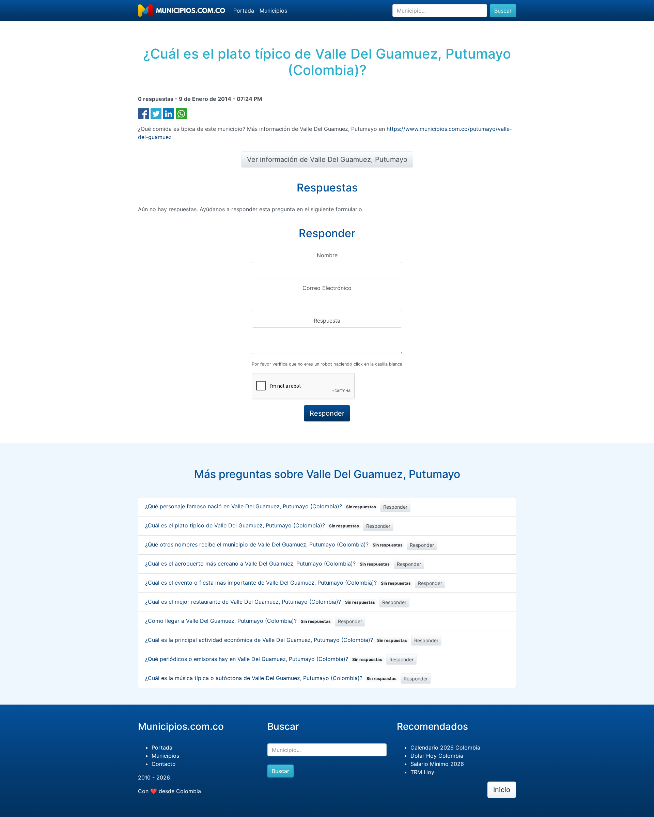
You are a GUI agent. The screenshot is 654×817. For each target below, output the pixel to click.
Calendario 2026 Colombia (445, 747)
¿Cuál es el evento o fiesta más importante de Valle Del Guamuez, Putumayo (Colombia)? (278, 582)
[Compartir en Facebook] (143, 113)
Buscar (503, 10)
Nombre (327, 255)
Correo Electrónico (327, 287)
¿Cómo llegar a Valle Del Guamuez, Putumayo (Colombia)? (238, 620)
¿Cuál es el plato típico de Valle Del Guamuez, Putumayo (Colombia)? (252, 525)
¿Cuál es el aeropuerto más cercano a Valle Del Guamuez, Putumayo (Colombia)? (267, 563)
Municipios (273, 10)
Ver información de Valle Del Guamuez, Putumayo (327, 159)
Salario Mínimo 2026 (437, 763)
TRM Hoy (422, 772)
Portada (243, 10)
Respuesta (327, 320)
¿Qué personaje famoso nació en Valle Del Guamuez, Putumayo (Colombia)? (260, 506)
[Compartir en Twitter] (156, 113)
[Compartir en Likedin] (168, 113)
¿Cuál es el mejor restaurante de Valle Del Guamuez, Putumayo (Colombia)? (260, 601)
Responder (395, 507)
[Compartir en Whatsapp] (181, 113)
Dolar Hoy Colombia (436, 755)
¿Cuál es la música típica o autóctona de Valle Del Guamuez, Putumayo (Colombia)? (270, 678)
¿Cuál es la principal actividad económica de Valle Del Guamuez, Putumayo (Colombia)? (276, 639)
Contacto (164, 763)
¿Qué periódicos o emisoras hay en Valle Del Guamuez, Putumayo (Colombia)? (263, 659)
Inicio (501, 790)
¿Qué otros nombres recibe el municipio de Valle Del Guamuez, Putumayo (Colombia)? (274, 544)
